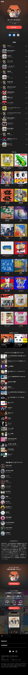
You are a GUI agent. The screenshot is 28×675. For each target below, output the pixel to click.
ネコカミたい (20, 185)
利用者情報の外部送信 (5, 659)
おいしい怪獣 (7, 290)
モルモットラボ (21, 255)
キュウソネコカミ (8, 635)
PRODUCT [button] (4, 641)
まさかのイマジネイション (7, 255)
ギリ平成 (20, 325)
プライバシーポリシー (11, 657)
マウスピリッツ (21, 167)
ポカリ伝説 (7, 272)
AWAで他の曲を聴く (14, 583)
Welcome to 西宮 (7, 307)
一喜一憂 (7, 202)
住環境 (7, 237)
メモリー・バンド (7, 325)
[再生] (4, 46)
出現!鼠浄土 (7, 185)
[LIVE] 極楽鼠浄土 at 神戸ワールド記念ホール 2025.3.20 (7, 168)
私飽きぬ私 (21, 202)
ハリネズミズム (21, 290)
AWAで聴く (14, 27)
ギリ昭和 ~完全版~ (21, 307)
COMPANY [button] (4, 645)
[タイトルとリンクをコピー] (18, 35)
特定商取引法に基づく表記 (16, 659)
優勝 (21, 237)
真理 (21, 220)
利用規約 (2, 657)
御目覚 (21, 272)
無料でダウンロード (14, 608)
